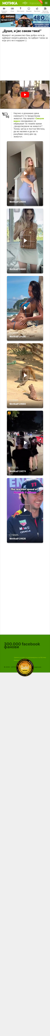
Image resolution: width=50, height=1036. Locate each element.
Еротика (37, 11)
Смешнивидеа (4, 12)
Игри (12, 11)
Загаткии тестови (45, 12)
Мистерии (20, 11)
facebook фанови (22, 645)
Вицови (29, 11)
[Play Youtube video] (25, 95)
